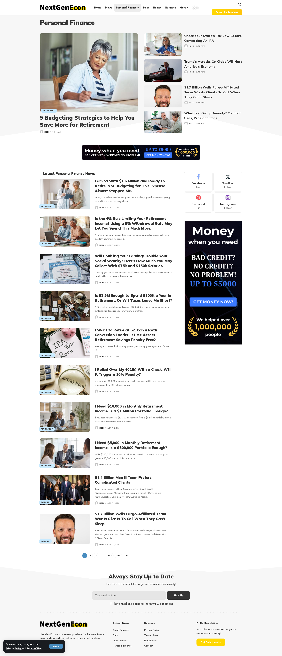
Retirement (49, 110)
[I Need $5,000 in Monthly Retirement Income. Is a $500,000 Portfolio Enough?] (65, 453)
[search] (239, 4)
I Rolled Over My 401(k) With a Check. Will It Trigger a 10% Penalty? (132, 372)
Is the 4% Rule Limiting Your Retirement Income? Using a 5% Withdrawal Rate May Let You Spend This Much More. (133, 223)
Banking (45, 502)
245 (118, 555)
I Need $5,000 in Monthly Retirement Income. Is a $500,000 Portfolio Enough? (131, 445)
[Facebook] (198, 182)
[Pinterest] (198, 203)
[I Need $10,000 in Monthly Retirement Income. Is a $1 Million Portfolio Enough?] (65, 417)
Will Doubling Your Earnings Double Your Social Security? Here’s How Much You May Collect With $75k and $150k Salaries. (133, 261)
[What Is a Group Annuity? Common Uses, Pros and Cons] (163, 122)
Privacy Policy (14, 648)
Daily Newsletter (207, 623)
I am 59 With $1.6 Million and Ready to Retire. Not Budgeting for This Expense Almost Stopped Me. (130, 186)
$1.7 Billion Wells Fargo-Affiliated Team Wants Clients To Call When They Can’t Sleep (212, 92)
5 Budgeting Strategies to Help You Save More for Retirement (87, 121)
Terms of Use (34, 648)
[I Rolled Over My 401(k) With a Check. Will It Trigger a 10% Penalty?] (65, 380)
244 (110, 555)
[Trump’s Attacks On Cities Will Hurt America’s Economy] (163, 70)
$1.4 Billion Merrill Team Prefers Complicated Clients (123, 480)
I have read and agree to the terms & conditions (143, 604)
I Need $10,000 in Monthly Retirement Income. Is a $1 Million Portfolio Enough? (131, 408)
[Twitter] (227, 182)
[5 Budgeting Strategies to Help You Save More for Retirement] (89, 72)
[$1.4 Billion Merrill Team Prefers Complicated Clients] (65, 490)
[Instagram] (227, 203)
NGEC (46, 132)
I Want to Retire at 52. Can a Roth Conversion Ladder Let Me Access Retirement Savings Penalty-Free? (126, 335)
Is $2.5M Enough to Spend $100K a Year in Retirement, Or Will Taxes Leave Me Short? (133, 298)
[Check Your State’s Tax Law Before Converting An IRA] (163, 44)
